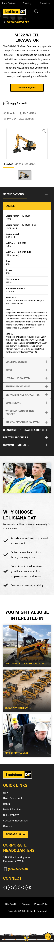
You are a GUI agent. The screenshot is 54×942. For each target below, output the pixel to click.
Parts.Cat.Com (9, 3)
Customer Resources (15, 820)
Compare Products (16, 444)
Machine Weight (16, 361)
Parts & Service (12, 809)
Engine (10, 205)
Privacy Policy (41, 904)
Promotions (45, 3)
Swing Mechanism (17, 386)
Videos (19, 164)
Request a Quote (27, 87)
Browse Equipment (16, 708)
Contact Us (13, 834)
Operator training (16, 753)
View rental (14, 95)
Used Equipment (12, 798)
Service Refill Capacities (22, 394)
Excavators (21, 22)
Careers (7, 826)
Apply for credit (18, 103)
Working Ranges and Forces (19, 413)
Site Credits (11, 904)
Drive (9, 370)
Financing (27, 3)
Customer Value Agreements (22, 663)
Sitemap (26, 904)
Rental (6, 803)
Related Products (15, 437)
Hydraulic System (18, 378)
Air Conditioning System (22, 422)
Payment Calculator (20, 118)
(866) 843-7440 (18, 869)
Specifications (13, 194)
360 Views (30, 164)
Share (11, 113)
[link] (27, 933)
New (5, 792)
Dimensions (13, 402)
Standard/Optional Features (23, 429)
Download (29, 113)
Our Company (11, 814)
